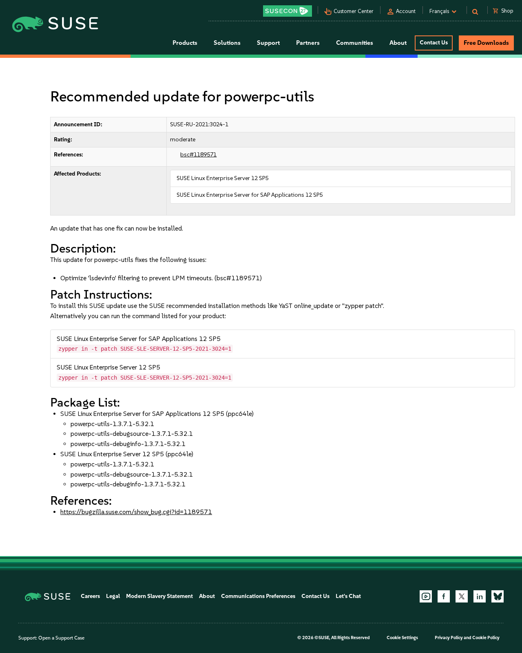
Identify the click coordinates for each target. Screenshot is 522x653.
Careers (90, 596)
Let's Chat (348, 596)
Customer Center (354, 11)
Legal (113, 596)
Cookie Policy (486, 637)
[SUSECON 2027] (287, 11)
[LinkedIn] (479, 596)
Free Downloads (486, 42)
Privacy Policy (449, 637)
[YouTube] (426, 596)
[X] (462, 596)
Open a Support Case (61, 638)
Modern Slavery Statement (159, 596)
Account (406, 11)
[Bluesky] (497, 596)
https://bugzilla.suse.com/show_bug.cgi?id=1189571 (136, 512)
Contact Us (434, 42)
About (207, 596)
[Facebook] (444, 596)
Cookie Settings (402, 637)
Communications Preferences (258, 596)
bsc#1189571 (198, 154)
